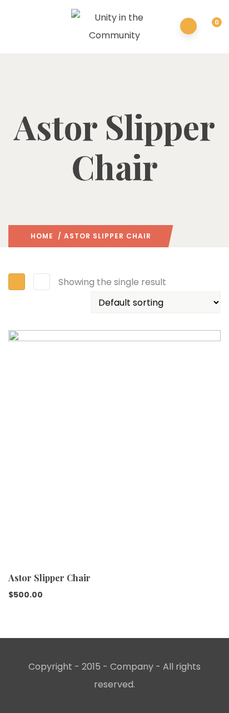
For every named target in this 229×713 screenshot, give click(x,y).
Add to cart (18, 553)
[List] (41, 281)
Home (42, 236)
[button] (210, 27)
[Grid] (16, 281)
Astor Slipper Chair (49, 578)
